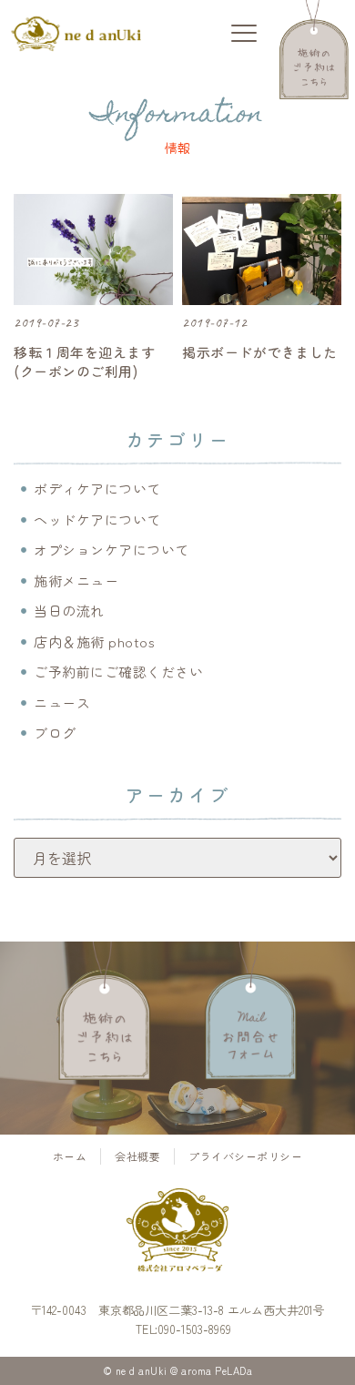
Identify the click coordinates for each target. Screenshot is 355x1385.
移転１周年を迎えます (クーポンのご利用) (84, 361)
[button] (243, 34)
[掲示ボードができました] (261, 250)
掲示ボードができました (260, 352)
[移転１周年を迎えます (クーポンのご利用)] (93, 250)
